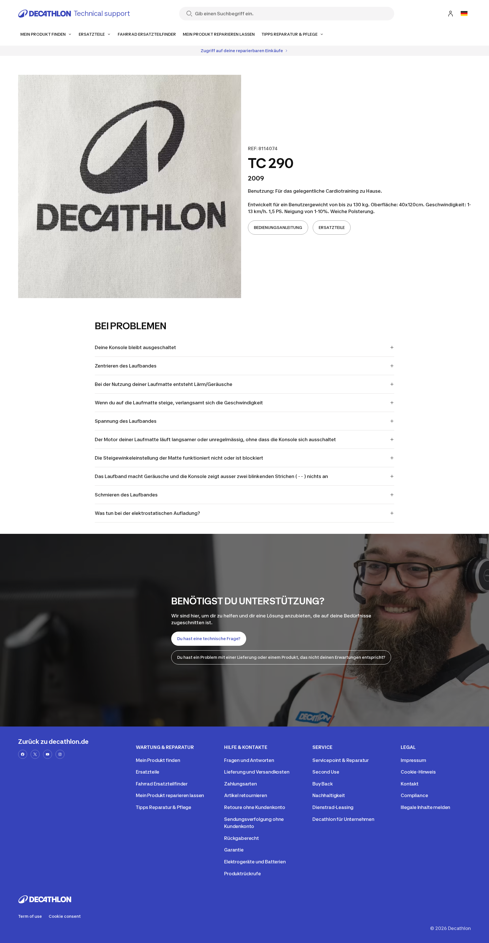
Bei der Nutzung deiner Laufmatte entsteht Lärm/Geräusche (163, 384)
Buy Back (322, 784)
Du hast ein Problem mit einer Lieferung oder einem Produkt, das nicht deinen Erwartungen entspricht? (281, 657)
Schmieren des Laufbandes (126, 495)
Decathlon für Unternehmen (343, 819)
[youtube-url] (47, 754)
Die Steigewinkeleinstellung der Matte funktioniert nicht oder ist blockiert (179, 458)
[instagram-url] (60, 754)
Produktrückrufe (242, 873)
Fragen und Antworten (249, 760)
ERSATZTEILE (332, 227)
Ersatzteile (147, 772)
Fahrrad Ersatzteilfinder (162, 784)
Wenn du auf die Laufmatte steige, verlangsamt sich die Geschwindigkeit (179, 402)
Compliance (414, 795)
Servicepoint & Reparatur (340, 760)
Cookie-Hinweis (418, 772)
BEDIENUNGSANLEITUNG (278, 227)
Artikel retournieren (245, 795)
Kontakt (410, 784)
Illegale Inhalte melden (425, 807)
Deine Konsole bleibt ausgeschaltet (135, 347)
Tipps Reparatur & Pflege (163, 807)
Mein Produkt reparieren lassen (170, 795)
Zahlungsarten (240, 784)
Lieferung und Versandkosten (256, 772)
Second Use (325, 772)
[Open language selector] (464, 13)
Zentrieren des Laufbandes (125, 366)
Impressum (413, 760)
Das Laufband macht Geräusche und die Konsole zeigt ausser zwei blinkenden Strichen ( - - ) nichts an (211, 476)
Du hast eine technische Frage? (208, 638)
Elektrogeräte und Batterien (255, 862)
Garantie (234, 850)
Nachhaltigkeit (328, 795)
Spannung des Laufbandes (125, 421)
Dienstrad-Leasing (332, 807)
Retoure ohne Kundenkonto (254, 807)
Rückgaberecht (241, 838)
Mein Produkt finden (158, 760)
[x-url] (35, 754)
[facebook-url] (22, 754)
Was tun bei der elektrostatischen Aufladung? (147, 513)
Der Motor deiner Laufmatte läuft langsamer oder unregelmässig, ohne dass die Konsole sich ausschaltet (215, 439)
